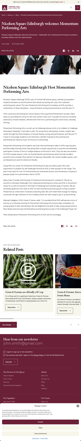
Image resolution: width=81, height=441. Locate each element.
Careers (44, 389)
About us (10, 15)
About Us (44, 376)
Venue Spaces (8, 376)
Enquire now (58, 2)
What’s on (44, 402)
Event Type (7, 379)
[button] (78, 406)
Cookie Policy (35, 438)
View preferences (40, 434)
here (59, 215)
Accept (40, 422)
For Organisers (9, 398)
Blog (17, 15)
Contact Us (45, 379)
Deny (40, 428)
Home (3, 15)
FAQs (43, 382)
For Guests (45, 398)
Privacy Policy (44, 438)
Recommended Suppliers (12, 385)
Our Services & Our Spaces (13, 372)
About (44, 372)
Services (6, 382)
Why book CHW (9, 402)
